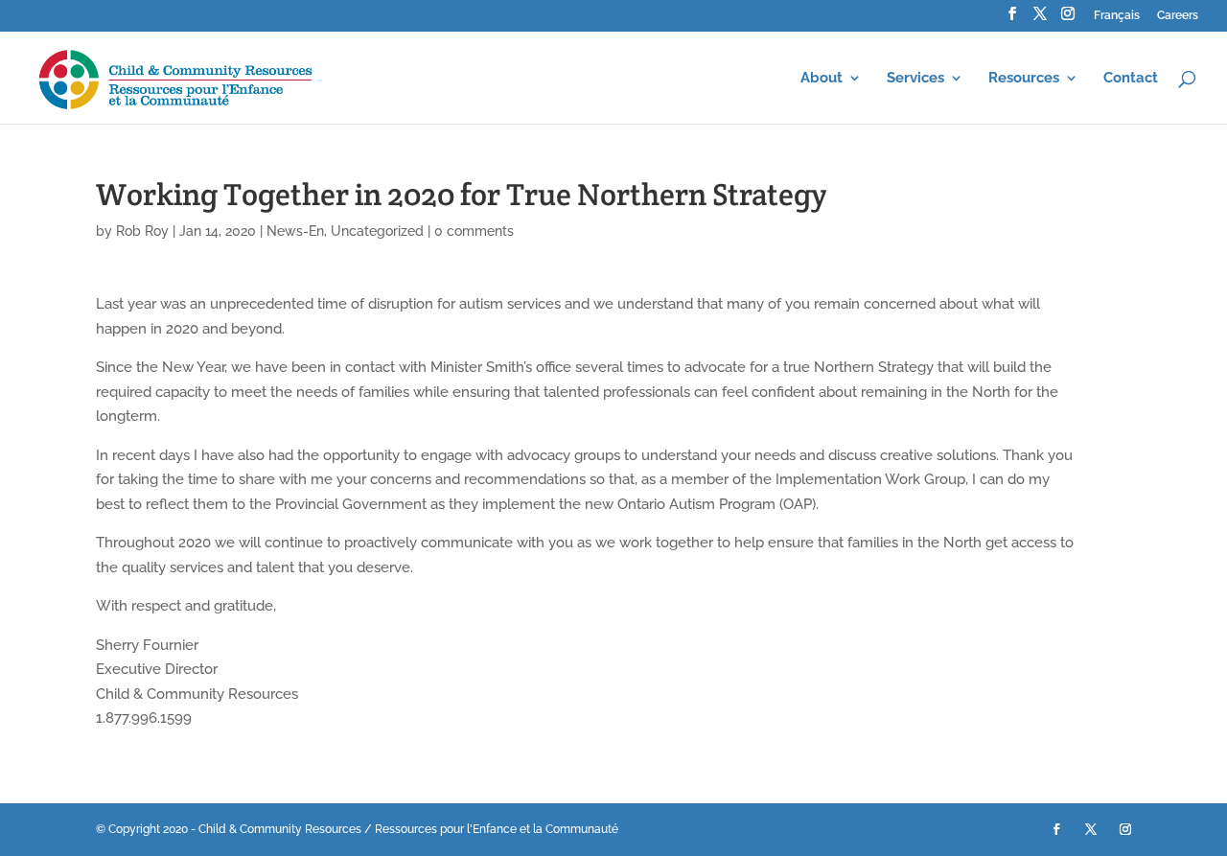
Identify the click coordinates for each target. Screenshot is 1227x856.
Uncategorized (377, 231)
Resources (1023, 78)
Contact (1130, 78)
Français (1117, 16)
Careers (1177, 16)
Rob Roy (142, 231)
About (821, 78)
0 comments (474, 231)
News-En (295, 231)
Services (915, 78)
